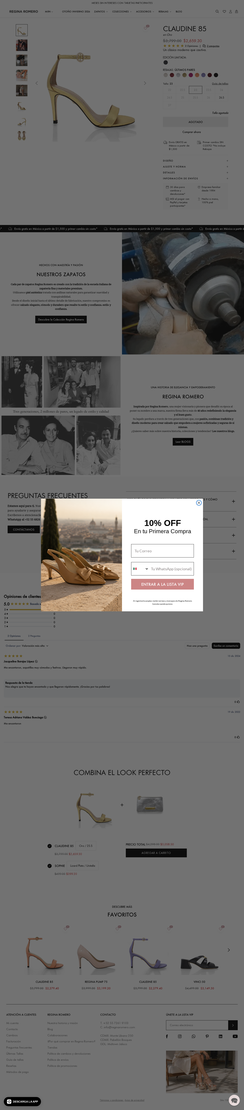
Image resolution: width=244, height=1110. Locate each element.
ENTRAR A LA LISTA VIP (162, 584)
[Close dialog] (198, 502)
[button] (22, 1101)
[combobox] (140, 568)
